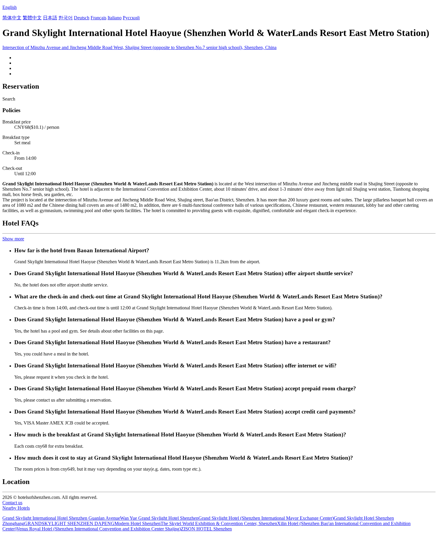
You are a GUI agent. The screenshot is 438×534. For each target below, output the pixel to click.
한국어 (65, 17)
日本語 (50, 17)
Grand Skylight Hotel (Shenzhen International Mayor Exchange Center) (266, 518)
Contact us (12, 502)
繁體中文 (32, 17)
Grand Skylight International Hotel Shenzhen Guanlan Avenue (61, 518)
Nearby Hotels (16, 507)
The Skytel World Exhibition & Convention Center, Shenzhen (219, 523)
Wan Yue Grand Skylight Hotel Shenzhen (159, 518)
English (9, 7)
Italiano (115, 17)
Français (98, 17)
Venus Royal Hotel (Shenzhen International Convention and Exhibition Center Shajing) (98, 528)
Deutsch (81, 17)
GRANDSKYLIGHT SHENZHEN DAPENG (69, 523)
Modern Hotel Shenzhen (137, 523)
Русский (131, 17)
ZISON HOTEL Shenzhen (206, 528)
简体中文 (11, 17)
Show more (13, 238)
